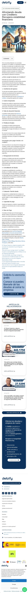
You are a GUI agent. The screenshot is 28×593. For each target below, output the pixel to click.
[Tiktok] (3, 493)
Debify (5, 229)
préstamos (20, 96)
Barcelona (18, 241)
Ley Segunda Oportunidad (11, 8)
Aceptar (14, 580)
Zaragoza (4, 241)
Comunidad (4, 516)
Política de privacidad (16, 591)
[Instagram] (6, 493)
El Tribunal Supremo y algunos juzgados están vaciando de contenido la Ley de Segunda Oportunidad (13, 247)
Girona (23, 241)
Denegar (14, 584)
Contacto (4, 524)
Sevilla (9, 241)
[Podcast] (9, 493)
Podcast (4, 521)
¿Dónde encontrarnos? (7, 508)
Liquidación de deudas (7, 503)
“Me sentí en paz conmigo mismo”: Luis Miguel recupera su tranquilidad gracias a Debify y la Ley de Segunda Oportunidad (14, 252)
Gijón (3, 239)
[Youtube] (12, 493)
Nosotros (4, 514)
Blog (3, 519)
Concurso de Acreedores (16, 232)
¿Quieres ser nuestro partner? (9, 526)
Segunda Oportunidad (7, 498)
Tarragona (4, 242)
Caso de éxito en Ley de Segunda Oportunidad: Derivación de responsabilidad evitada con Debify (13, 266)
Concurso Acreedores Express (9, 501)
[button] (26, 566)
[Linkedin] (15, 493)
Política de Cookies (7, 591)
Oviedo (7, 239)
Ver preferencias (14, 588)
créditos (4, 98)
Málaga (13, 241)
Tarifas (3, 506)
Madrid (21, 237)
